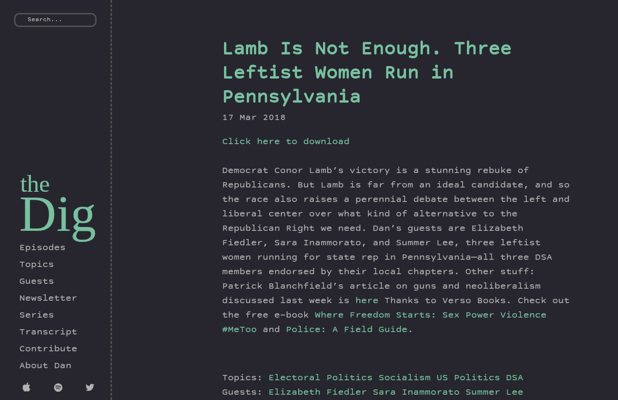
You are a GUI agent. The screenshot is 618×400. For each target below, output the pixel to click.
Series (36, 315)
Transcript (48, 332)
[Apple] (29, 389)
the (35, 183)
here (367, 301)
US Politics (468, 378)
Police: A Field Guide (346, 330)
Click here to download (286, 142)
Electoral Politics (320, 378)
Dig (57, 214)
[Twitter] (91, 389)
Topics (36, 265)
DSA (514, 378)
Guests (36, 282)
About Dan (45, 366)
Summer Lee (494, 393)
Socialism (405, 378)
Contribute (48, 349)
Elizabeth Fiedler (320, 393)
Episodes (42, 248)
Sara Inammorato (419, 393)
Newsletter (48, 299)
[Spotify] (60, 389)
